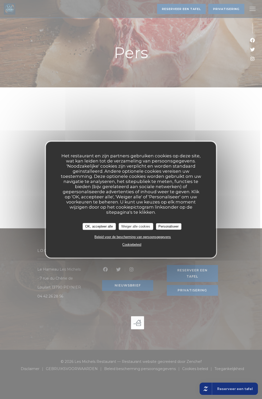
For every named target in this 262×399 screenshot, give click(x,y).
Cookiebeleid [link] (131, 245)
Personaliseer (168, 226)
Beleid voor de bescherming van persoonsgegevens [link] (132, 237)
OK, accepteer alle (99, 226)
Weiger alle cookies (135, 226)
